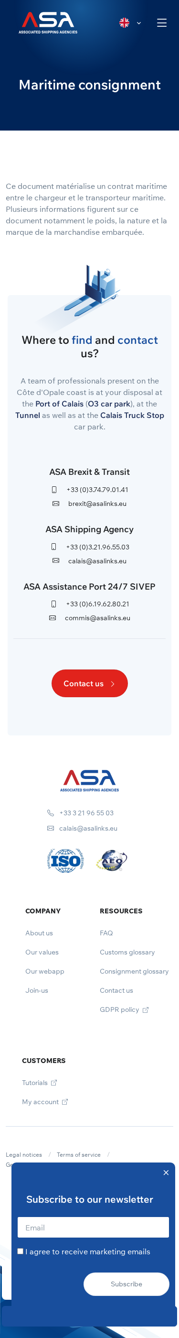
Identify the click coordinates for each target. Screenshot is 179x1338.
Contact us (84, 683)
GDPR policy (120, 1009)
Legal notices (24, 1154)
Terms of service (79, 1154)
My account (41, 1101)
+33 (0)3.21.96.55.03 (96, 547)
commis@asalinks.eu (96, 618)
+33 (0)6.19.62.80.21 (96, 604)
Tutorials (35, 1082)
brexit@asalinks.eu (96, 503)
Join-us (36, 990)
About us (39, 933)
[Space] (89, 780)
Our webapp (44, 971)
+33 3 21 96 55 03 (86, 813)
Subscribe (126, 1284)
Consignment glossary (134, 971)
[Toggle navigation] (162, 22)
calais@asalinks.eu (96, 561)
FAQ (106, 933)
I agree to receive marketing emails (87, 1251)
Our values (42, 952)
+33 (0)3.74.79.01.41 (96, 489)
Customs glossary (127, 952)
